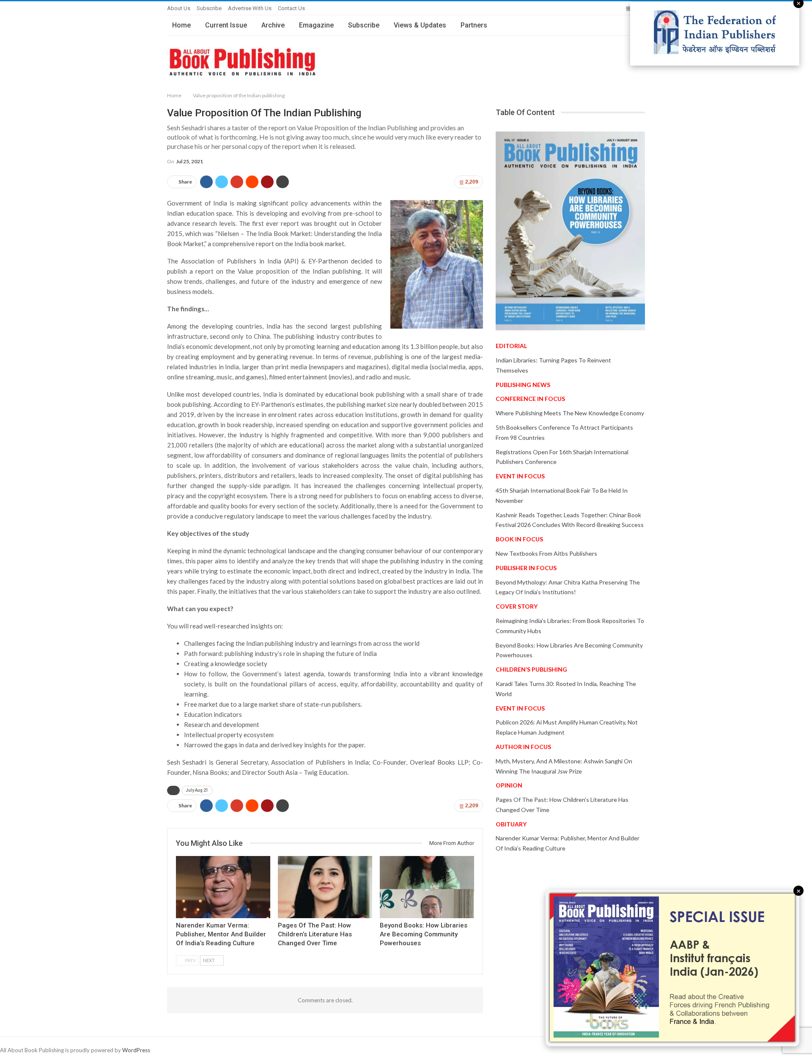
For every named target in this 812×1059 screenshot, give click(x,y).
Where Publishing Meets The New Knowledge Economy (570, 413)
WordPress (136, 1050)
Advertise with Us (250, 8)
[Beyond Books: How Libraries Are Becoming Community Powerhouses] (427, 887)
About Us (178, 8)
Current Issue (226, 25)
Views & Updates (420, 25)
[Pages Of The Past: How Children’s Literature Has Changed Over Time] (325, 887)
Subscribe (209, 8)
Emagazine (316, 25)
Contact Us (291, 8)
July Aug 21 (197, 790)
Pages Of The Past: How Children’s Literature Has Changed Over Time (315, 934)
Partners (474, 25)
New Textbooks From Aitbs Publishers (546, 553)
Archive (273, 25)
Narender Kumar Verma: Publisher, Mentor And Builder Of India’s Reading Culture (221, 934)
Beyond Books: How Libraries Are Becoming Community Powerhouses (423, 934)
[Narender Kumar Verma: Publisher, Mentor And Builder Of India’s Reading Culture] (223, 887)
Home (181, 25)
